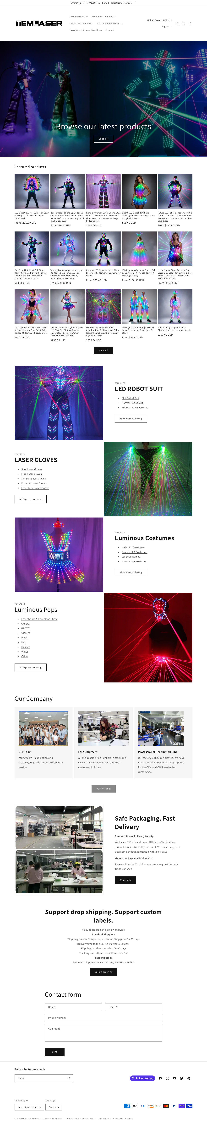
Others (25, 623)
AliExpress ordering (131, 418)
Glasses (25, 633)
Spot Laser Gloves (31, 469)
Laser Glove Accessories (35, 488)
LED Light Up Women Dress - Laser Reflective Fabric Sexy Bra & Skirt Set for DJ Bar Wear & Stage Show (31, 330)
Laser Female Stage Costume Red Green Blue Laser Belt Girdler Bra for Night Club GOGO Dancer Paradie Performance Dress (175, 274)
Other (24, 656)
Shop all (103, 138)
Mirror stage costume (134, 561)
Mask (24, 637)
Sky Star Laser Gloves (33, 478)
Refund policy (58, 1118)
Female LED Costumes (134, 552)
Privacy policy (73, 1118)
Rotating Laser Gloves (34, 483)
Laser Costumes (131, 556)
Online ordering (103, 971)
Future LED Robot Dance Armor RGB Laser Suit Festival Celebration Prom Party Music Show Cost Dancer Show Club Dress (175, 217)
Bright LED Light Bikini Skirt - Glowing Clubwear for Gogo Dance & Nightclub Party (138, 216)
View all (103, 350)
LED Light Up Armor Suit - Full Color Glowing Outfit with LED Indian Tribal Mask (32, 216)
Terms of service (88, 1118)
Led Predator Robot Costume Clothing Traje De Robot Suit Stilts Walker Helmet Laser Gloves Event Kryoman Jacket (102, 331)
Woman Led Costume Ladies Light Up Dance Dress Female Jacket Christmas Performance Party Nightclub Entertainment (66, 274)
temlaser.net (26, 1118)
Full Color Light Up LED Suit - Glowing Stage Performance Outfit (174, 329)
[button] (78, 16)
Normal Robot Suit (132, 403)
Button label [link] (103, 788)
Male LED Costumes (133, 547)
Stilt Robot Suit (130, 398)
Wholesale (125, 880)
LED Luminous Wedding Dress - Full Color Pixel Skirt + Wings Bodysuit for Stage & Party (139, 273)
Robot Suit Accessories (135, 407)
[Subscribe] (69, 1078)
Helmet (25, 647)
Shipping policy (105, 1118)
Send (55, 1051)
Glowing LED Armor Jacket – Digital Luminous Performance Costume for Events (103, 273)
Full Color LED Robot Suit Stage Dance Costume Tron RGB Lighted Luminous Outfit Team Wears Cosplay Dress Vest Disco (31, 274)
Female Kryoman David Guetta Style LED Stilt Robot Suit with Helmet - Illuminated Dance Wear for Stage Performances (103, 217)
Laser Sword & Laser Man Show (39, 619)
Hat (23, 642)
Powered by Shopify (40, 1118)
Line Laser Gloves (31, 474)
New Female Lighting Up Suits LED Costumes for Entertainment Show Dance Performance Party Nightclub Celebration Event (67, 217)
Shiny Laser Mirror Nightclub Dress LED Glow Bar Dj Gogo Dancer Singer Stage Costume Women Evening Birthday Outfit (66, 331)
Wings (24, 651)
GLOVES (26, 628)
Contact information (124, 1118)
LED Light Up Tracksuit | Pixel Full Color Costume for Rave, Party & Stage (138, 330)
